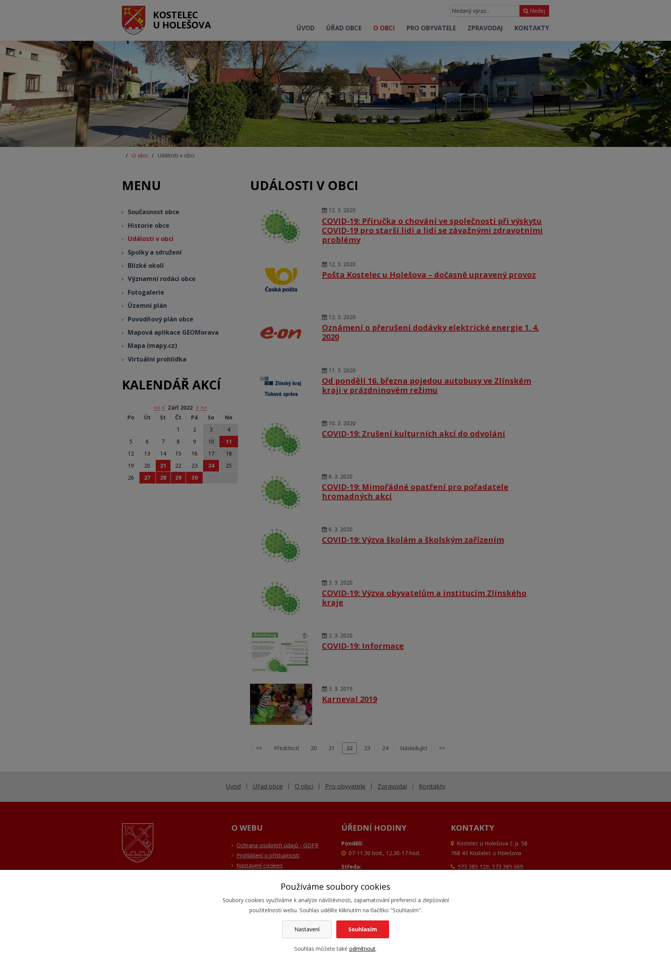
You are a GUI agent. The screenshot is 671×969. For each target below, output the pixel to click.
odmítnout (362, 948)
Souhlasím (362, 929)
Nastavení (307, 929)
